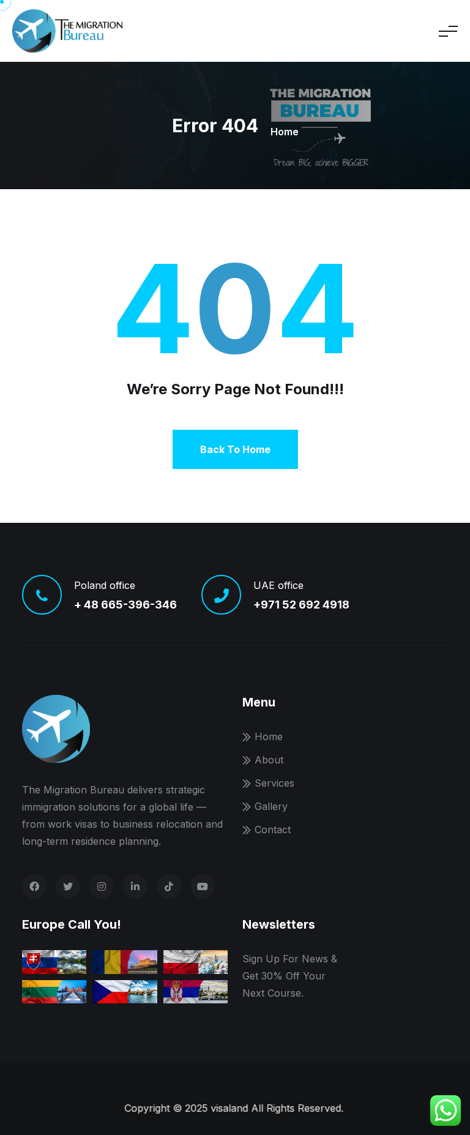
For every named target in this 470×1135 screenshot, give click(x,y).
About (269, 760)
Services (274, 783)
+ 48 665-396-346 (125, 604)
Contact (273, 829)
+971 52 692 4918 (301, 604)
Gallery (271, 806)
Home (284, 131)
